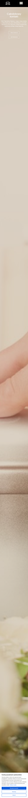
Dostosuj (14, 791)
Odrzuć (14, 795)
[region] (14, 785)
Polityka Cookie (13, 784)
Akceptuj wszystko (14, 788)
